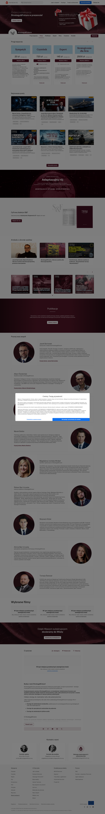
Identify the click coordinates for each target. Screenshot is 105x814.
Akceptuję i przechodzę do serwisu (71, 419)
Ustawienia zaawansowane (34, 419)
